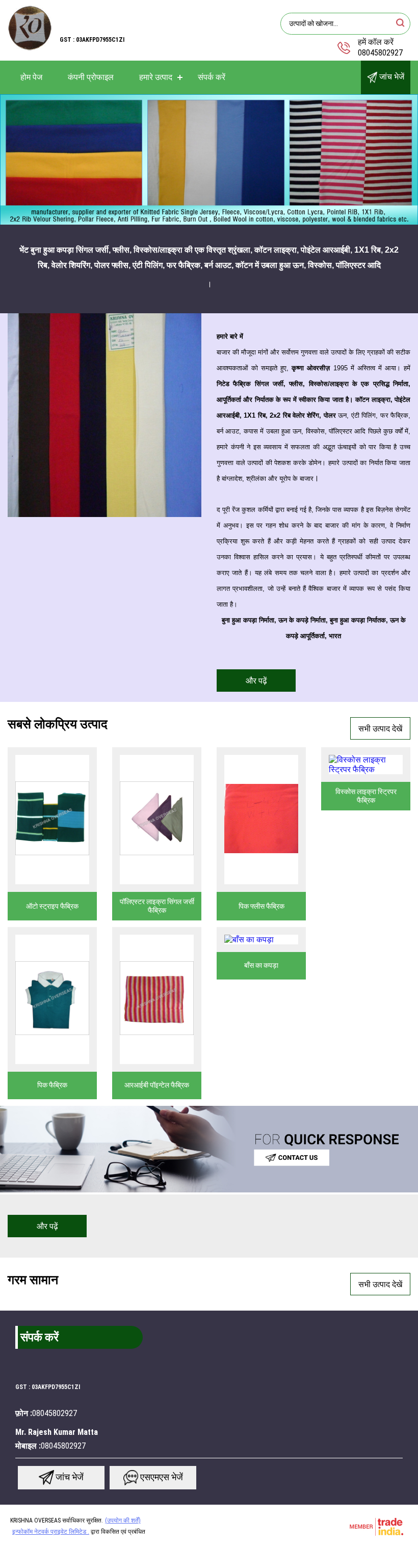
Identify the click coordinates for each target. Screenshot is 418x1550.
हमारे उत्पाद (155, 77)
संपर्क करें (211, 77)
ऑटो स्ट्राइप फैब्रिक (52, 906)
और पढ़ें (256, 681)
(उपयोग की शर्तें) (123, 1520)
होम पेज (31, 77)
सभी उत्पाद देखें (380, 728)
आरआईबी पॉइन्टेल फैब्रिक (156, 1085)
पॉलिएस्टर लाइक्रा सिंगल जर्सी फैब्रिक (157, 906)
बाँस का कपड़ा (261, 965)
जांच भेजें (390, 76)
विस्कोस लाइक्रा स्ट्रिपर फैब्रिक (366, 795)
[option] (209, 160)
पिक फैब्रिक (52, 1085)
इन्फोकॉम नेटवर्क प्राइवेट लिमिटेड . (50, 1531)
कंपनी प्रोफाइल (91, 77)
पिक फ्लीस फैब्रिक (261, 906)
